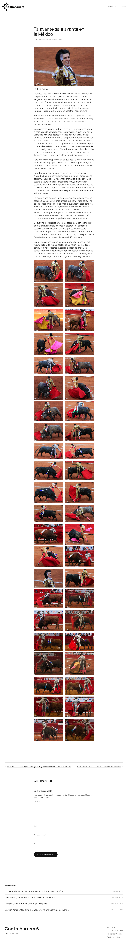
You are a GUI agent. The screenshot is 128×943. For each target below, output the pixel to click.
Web (35, 844)
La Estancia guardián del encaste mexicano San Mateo (30, 897)
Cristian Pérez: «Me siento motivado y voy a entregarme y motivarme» (37, 910)
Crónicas (59, 39)
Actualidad (53, 39)
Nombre (36, 826)
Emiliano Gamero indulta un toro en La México (26, 904)
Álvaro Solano (44, 39)
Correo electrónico (40, 835)
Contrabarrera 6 (22, 929)
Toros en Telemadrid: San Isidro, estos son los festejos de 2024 (34, 891)
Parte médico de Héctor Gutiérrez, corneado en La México (99, 766)
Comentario (38, 801)
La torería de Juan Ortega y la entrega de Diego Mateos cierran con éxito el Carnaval (39, 766)
